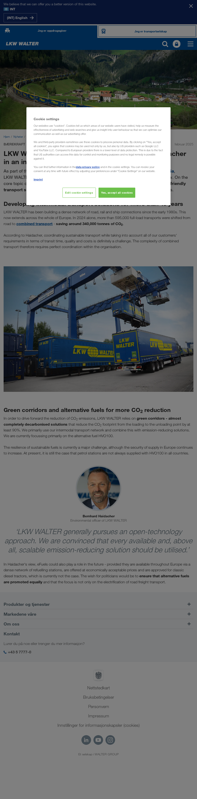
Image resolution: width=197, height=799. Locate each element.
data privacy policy (88, 167)
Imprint (38, 179)
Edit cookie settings (79, 192)
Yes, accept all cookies (117, 192)
